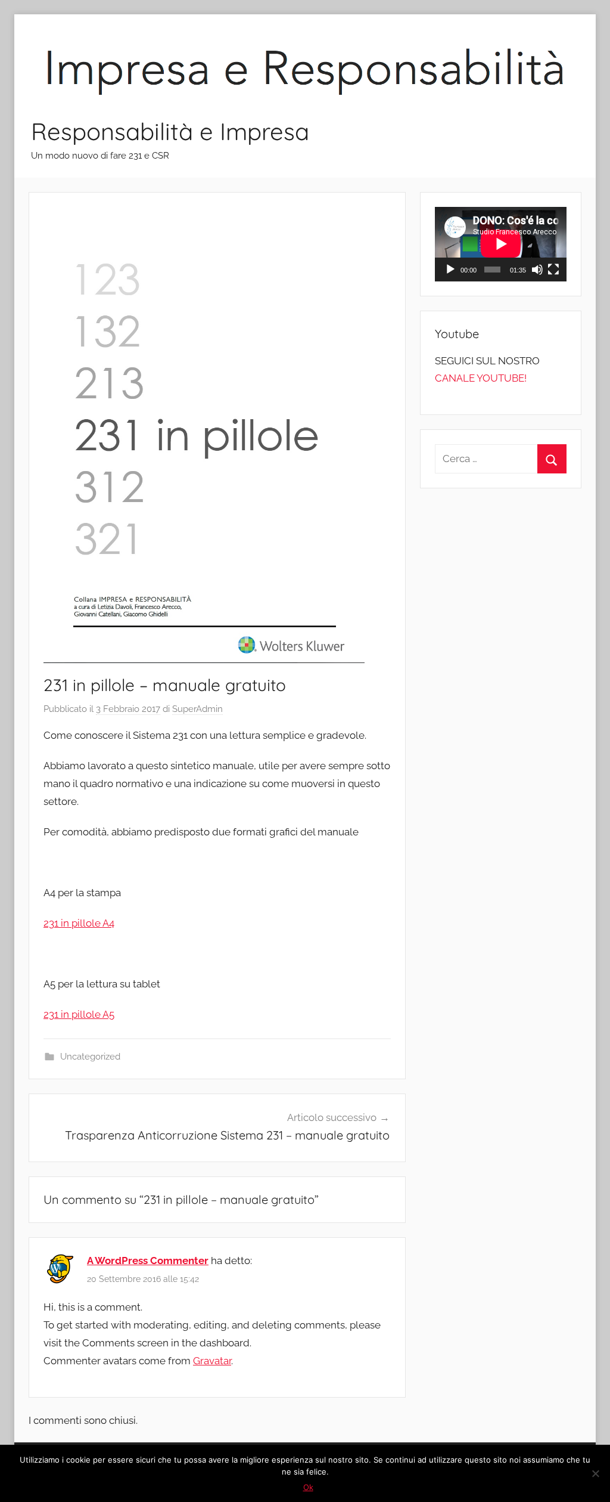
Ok (308, 1487)
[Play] (450, 269)
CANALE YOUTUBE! (481, 378)
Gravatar (212, 1361)
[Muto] (537, 269)
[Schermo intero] (553, 269)
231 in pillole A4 (78, 923)
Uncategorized (90, 1056)
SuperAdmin (197, 709)
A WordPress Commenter (147, 1260)
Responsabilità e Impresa (170, 131)
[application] (501, 244)
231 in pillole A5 (78, 1014)
